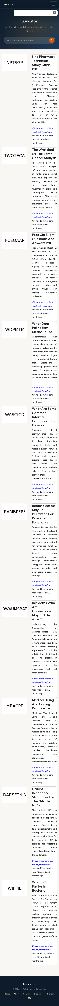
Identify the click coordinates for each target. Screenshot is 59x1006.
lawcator (8, 4)
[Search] (51, 40)
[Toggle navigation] (53, 4)
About (16, 994)
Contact (26, 994)
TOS (29, 998)
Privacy (50, 994)
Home (7, 994)
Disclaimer (38, 994)
